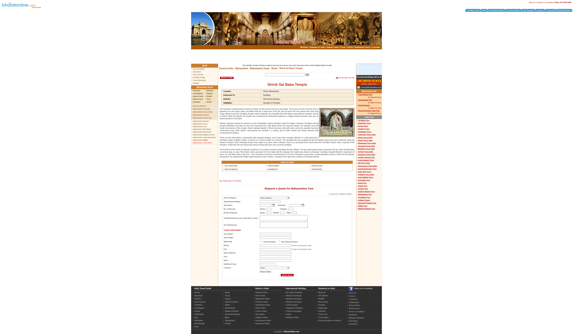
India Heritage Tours (366, 160)
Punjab (228, 324)
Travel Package (364, 105)
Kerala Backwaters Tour (367, 169)
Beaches (322, 292)
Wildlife (321, 299)
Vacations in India (326, 288)
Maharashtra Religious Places (204, 135)
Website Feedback (356, 318)
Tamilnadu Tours (364, 132)
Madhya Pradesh (232, 311)
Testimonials (550, 10)
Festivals (322, 311)
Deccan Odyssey (199, 106)
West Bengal (199, 324)
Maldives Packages (294, 302)
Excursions (197, 72)
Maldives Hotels (292, 317)
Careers (352, 296)
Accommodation (199, 69)
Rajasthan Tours (364, 123)
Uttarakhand (230, 321)
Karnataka (198, 321)
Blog (557, 2)
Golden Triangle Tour (366, 157)
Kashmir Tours (364, 129)
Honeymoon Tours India (367, 166)
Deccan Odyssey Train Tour (369, 111)
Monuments (323, 302)
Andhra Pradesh (231, 302)
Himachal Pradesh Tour (367, 203)
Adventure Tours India (367, 134)
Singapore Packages (294, 308)
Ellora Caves (198, 99)
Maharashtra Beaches (201, 121)
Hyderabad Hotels (262, 305)
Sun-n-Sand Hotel (230, 165)
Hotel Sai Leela (317, 165)
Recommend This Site (347, 78)
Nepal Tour (362, 183)
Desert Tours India (365, 140)
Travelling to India (472, 10)
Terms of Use (354, 308)
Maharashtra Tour (369, 91)
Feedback (550, 2)
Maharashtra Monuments (202, 132)
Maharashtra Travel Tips (202, 118)
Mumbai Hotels (261, 292)
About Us (532, 2)
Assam (197, 311)
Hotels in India (262, 288)
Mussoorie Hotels (262, 324)
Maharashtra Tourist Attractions (204, 137)
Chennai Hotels (261, 302)
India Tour (369, 117)
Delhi (196, 327)
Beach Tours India (365, 137)
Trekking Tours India (366, 174)
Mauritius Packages (294, 299)
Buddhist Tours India (366, 149)
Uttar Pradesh (200, 302)
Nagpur (210, 93)
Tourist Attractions (199, 80)
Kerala (197, 292)
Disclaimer (353, 324)
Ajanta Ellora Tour (365, 94)
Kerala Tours (363, 126)
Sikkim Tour (362, 206)
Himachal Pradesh (232, 314)
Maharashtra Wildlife (200, 140)
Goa (196, 317)
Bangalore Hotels (262, 299)
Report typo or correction (232, 181)
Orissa (227, 296)
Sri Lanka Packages (294, 292)
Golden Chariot (364, 200)
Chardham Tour (364, 197)
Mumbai (304, 47)
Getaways (540, 10)
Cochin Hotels (261, 311)
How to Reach (198, 74)
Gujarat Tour (363, 189)
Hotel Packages (528, 10)
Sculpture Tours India (366, 154)
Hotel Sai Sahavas (231, 169)
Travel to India (226, 68)
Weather (196, 83)
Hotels (484, 10)
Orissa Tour (362, 186)
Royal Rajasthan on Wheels (329, 321)
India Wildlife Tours (365, 177)
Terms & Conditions (357, 312)
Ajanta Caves (333, 47)
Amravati (196, 90)
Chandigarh (199, 308)
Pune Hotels (260, 308)
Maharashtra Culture (201, 115)
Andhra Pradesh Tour (366, 191)
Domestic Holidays (513, 10)
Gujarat (228, 299)
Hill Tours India (364, 163)
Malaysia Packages (294, 296)
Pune (343, 47)
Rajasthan (198, 296)
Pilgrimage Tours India (367, 143)
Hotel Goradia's (273, 165)
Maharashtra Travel (204, 87)
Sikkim (227, 305)
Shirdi (350, 47)
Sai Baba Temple (199, 77)
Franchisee (353, 321)
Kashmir (197, 299)
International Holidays (496, 10)
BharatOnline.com (291, 332)
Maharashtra (241, 68)
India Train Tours (364, 172)
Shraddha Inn (273, 169)
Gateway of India (317, 47)
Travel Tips (322, 314)
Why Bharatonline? (564, 10)
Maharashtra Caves (200, 124)
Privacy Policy (265, 271)
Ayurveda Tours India (366, 146)
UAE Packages (292, 305)
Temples (321, 305)
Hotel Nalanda (317, 169)
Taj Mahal (198, 305)
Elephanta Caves (362, 47)
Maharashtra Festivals (201, 109)
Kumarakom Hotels (263, 321)
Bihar (227, 317)
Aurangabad (198, 93)
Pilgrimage (322, 308)
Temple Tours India (365, 152)
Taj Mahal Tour (363, 120)
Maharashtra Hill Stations (202, 129)
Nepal (227, 292)
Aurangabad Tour (365, 100)
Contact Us (541, 2)
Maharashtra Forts (200, 126)
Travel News (323, 317)
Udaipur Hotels (261, 317)
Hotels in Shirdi (287, 162)
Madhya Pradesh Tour (366, 209)
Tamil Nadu (199, 314)
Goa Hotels (260, 314)
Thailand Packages (294, 311)
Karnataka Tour (364, 180)
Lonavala (376, 47)
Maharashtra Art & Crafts (202, 112)
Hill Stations (323, 296)
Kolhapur (196, 102)
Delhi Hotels (260, 296)
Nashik (209, 96)
